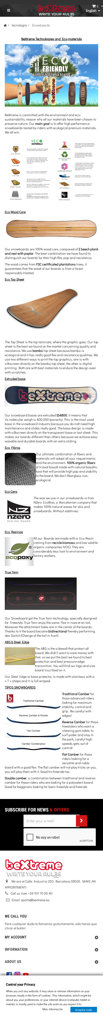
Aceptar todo (83, 1009)
